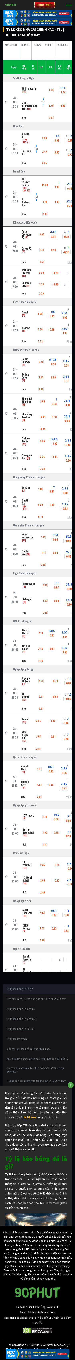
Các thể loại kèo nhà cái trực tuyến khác (28, 1049)
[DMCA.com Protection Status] (37, 1330)
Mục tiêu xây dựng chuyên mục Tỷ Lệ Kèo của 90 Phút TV (37, 1059)
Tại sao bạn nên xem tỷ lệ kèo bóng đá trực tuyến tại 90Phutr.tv (35, 1069)
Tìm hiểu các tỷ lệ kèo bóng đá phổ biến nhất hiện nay (36, 999)
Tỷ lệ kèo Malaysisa (17, 1039)
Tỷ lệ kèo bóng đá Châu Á (21, 1009)
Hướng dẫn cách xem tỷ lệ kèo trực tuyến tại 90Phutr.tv (36, 1080)
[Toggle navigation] (69, 5)
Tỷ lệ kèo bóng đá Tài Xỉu (20, 1029)
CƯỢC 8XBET (45, 5)
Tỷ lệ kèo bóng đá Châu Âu (21, 1019)
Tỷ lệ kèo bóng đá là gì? (20, 989)
